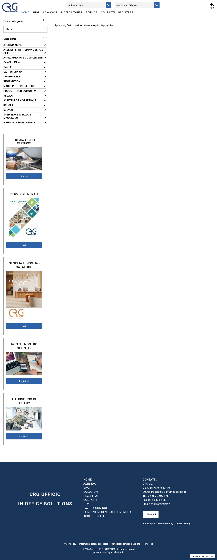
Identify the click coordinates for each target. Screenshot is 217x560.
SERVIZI (8, 110)
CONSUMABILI (11, 76)
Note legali (149, 544)
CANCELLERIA (11, 62)
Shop (36, 12)
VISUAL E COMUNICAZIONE (19, 122)
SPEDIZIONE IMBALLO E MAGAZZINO (17, 116)
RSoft (121, 552)
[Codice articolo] (107, 5)
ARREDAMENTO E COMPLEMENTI (23, 57)
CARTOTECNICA (12, 72)
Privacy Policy (165, 523)
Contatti (108, 12)
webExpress (109, 552)
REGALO (8, 95)
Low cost (50, 12)
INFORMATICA (11, 81)
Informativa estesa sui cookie (93, 544)
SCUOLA (8, 105)
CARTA (7, 67)
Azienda (91, 12)
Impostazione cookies (202, 556)
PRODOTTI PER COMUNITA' (19, 91)
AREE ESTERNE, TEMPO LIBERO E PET (23, 51)
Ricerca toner (71, 12)
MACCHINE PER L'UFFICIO (18, 86)
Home (25, 12)
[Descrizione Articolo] (156, 5)
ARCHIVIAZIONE (12, 45)
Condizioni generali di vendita (125, 544)
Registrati (126, 12)
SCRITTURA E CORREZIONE (19, 100)
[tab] (24, 45)
